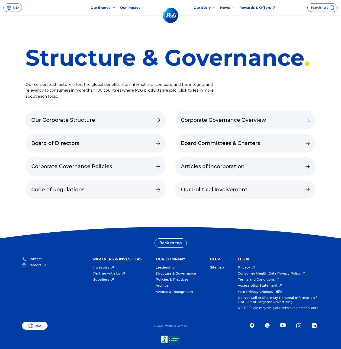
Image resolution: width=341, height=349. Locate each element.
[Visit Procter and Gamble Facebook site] (253, 325)
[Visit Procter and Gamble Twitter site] (268, 325)
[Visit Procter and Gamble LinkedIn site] (315, 325)
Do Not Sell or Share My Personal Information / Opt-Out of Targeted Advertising (277, 300)
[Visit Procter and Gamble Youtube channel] (284, 325)
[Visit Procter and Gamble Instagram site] (300, 325)
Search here (319, 7)
